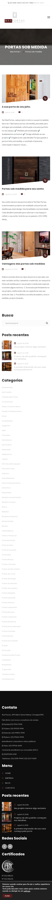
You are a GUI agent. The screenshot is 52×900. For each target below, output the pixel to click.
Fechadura (7, 440)
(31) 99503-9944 (17, 728)
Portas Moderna (9, 621)
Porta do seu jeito (9, 550)
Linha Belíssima (8, 478)
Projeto (5, 645)
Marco (4, 507)
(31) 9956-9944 (16, 724)
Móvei (5, 526)
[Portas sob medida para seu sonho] (45, 180)
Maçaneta (6, 492)
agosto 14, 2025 (11, 194)
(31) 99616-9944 (17, 737)
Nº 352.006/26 (7, 879)
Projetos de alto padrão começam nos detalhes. (30, 357)
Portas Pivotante (8, 631)
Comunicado (7, 402)
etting (27, 891)
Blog (7, 783)
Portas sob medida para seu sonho (23, 188)
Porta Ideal (6, 555)
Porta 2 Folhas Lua (9, 535)
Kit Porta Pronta (8, 468)
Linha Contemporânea (11, 483)
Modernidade (7, 521)
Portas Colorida (9, 564)
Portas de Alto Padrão (11, 569)
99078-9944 (39, 3)
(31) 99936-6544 (15, 746)
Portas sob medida (10, 641)
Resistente (6, 664)
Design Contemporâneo (12, 411)
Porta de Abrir (7, 545)
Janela (5, 459)
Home (8, 773)
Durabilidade (7, 421)
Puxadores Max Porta (11, 655)
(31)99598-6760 (10, 754)
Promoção (6, 650)
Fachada (6, 435)
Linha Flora (6, 488)
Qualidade (6, 660)
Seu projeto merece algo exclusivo (30, 347)
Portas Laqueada (9, 607)
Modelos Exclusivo (10, 516)
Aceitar (7, 896)
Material (5, 512)
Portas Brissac (8, 559)
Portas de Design (9, 578)
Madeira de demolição (11, 497)
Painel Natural (7, 531)
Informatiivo (7, 445)
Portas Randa (7, 636)
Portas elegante (8, 593)
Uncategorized (8, 679)
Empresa (9, 778)
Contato (10, 788)
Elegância (6, 425)
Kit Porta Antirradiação (11, 464)
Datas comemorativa (11, 406)
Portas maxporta (9, 617)
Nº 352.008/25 (7, 876)
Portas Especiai (8, 598)
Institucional (7, 454)
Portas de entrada (9, 583)
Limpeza (5, 473)
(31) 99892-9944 (18, 733)
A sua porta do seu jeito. (16, 106)
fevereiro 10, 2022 (11, 269)
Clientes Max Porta (10, 397)
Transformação (8, 674)
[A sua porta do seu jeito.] (45, 98)
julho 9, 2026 (10, 112)
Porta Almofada (8, 540)
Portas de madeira (9, 588)
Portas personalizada (11, 626)
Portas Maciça (8, 612)
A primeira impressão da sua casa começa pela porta (30, 368)
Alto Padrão (7, 392)
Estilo (4, 430)
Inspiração (6, 449)
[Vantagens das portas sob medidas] (45, 255)
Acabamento (7, 387)
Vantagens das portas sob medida (23, 263)
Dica (4, 416)
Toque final (6, 669)
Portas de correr (8, 574)
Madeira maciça (9, 502)
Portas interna (8, 602)
